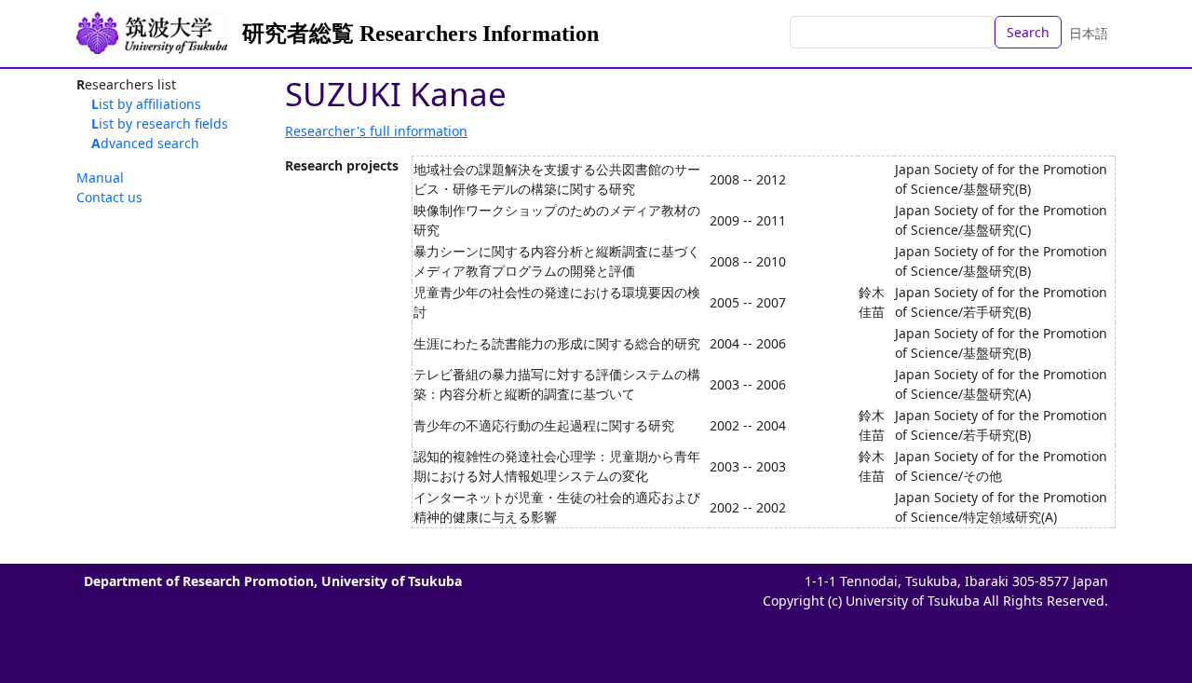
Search (1028, 32)
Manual (100, 177)
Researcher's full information (376, 131)
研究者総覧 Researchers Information (420, 33)
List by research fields (159, 123)
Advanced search (145, 143)
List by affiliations (146, 104)
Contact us (109, 197)
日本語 (1088, 33)
